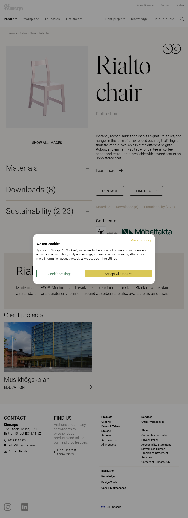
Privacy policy (141, 240)
